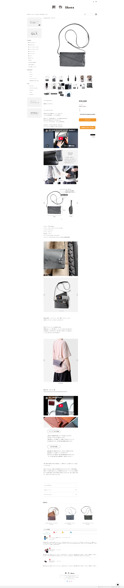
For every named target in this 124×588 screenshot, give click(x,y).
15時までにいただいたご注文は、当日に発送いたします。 (38, 14)
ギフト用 (80, 104)
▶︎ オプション (31, 58)
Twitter (31, 92)
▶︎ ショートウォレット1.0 (33, 49)
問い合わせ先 (48, 494)
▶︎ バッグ (30, 55)
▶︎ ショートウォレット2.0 (33, 46)
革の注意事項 (48, 485)
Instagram (31, 94)
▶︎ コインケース (31, 51)
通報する (93, 136)
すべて (47, 532)
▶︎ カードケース (31, 53)
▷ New (29, 60)
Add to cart (87, 119)
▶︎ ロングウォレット (32, 42)
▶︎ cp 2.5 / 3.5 (31, 44)
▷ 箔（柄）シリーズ (32, 66)
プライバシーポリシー (33, 78)
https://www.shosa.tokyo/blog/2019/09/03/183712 (55, 391)
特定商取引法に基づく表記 (34, 80)
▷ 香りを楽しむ (31, 64)
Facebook (31, 90)
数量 (79, 109)
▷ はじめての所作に (32, 62)
